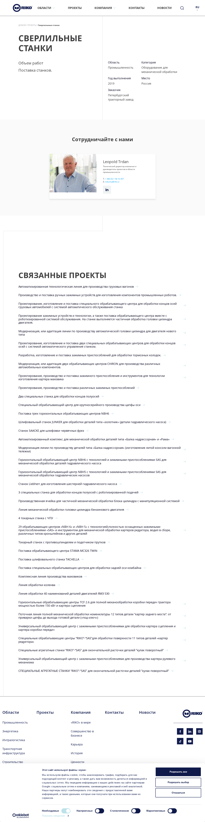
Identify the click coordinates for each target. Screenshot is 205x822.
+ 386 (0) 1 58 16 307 (114, 178)
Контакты (114, 712)
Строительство (12, 762)
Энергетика (10, 731)
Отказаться (178, 792)
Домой (22, 25)
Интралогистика (13, 740)
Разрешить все (178, 771)
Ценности (77, 762)
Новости (147, 712)
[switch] (99, 810)
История (77, 753)
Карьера (77, 744)
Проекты (31, 25)
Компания (81, 712)
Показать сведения (53, 815)
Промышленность (15, 722)
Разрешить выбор (178, 782)
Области (10, 712)
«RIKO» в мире (81, 722)
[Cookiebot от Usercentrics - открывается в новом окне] (21, 815)
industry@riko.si (112, 181)
